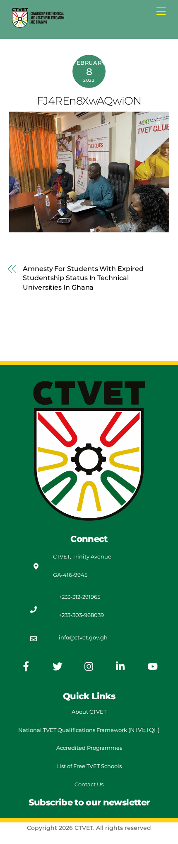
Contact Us (89, 784)
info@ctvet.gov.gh (83, 637)
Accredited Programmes (89, 747)
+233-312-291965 (79, 596)
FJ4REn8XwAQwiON (89, 100)
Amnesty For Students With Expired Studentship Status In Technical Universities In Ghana (83, 278)
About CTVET (89, 711)
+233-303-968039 (81, 615)
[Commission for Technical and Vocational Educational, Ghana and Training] (38, 25)
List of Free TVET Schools (89, 766)
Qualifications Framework (92, 730)
